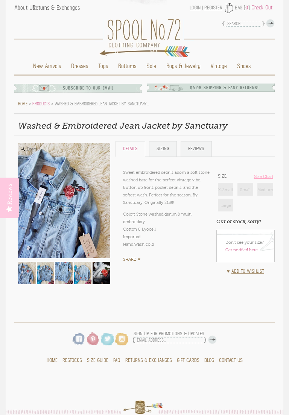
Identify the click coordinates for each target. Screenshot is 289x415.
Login (195, 8)
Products (41, 104)
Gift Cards (188, 360)
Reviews (196, 148)
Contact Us (231, 360)
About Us (24, 8)
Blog (209, 360)
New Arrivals (47, 66)
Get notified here (241, 250)
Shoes (244, 66)
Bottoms (127, 66)
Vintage (218, 66)
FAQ (116, 360)
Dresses (79, 66)
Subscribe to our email (88, 88)
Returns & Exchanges (56, 8)
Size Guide (97, 360)
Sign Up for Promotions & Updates (169, 333)
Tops (103, 66)
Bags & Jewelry (183, 66)
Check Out (261, 8)
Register (213, 8)
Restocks (72, 360)
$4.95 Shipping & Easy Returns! (224, 88)
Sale (151, 66)
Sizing (163, 148)
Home (146, 38)
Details (130, 148)
